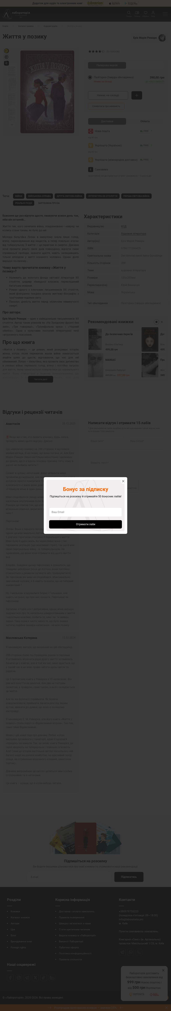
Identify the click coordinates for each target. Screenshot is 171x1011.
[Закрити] (123, 481)
